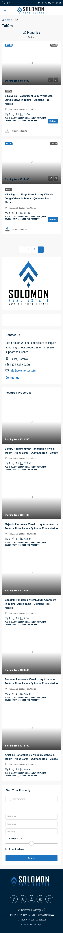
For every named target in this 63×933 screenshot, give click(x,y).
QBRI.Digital (37, 924)
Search (31, 858)
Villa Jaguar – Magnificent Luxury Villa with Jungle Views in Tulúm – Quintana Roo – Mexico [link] (29, 198)
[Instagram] (31, 899)
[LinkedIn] (40, 899)
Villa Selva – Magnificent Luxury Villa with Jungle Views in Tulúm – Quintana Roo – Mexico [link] (29, 100)
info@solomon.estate (23, 370)
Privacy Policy (15, 914)
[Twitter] (22, 899)
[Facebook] (14, 899)
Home (7, 20)
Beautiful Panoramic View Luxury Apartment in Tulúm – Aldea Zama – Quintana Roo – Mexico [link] (30, 604)
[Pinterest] (49, 899)
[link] (31, 63)
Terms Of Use (29, 914)
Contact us (12, 377)
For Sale (8, 91)
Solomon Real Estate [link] (19, 131)
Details (52, 121)
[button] (31, 849)
